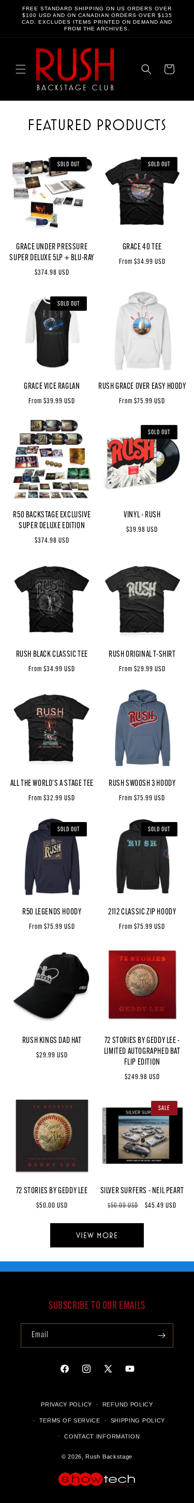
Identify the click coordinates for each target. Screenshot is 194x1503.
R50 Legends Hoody (51, 912)
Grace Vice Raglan (52, 387)
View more (97, 1235)
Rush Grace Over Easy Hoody (142, 387)
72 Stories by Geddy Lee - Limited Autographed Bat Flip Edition (142, 1052)
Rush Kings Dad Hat (52, 1041)
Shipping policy (138, 1420)
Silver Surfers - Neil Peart (142, 1191)
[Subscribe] (161, 1335)
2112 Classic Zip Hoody (142, 912)
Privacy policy (66, 1404)
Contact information (102, 1436)
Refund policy (127, 1404)
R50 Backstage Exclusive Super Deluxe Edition (52, 520)
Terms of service (69, 1420)
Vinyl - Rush (142, 515)
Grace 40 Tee (142, 247)
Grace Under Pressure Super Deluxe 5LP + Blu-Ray (51, 252)
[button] (20, 69)
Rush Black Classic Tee (52, 655)
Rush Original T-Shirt (142, 655)
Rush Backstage (108, 1456)
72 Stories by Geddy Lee (52, 1191)
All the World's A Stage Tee (52, 784)
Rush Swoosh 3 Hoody (142, 784)
